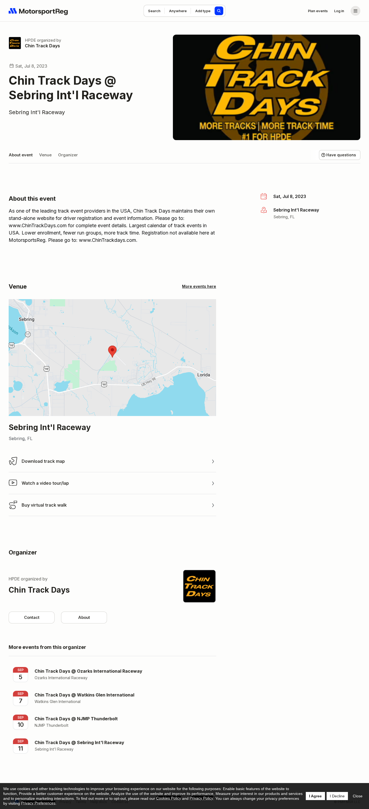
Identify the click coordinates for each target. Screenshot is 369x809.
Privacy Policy (201, 798)
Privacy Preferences (38, 803)
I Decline (337, 796)
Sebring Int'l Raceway (37, 112)
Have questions (341, 155)
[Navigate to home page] (38, 10)
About (84, 617)
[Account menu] (355, 11)
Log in (339, 11)
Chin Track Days (42, 45)
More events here (199, 286)
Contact (31, 617)
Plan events (318, 11)
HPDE (30, 40)
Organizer (68, 154)
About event (21, 154)
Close (358, 796)
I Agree (315, 796)
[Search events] (219, 10)
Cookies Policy (168, 798)
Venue (45, 154)
